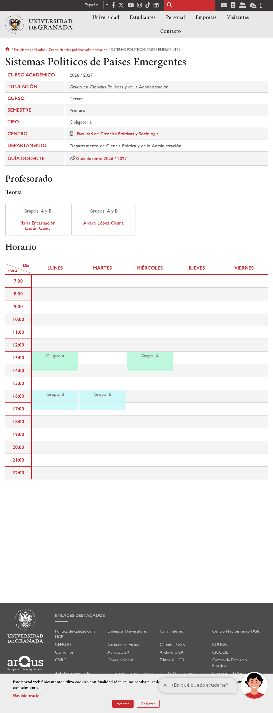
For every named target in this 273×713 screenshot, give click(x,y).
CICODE (220, 652)
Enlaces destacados (80, 615)
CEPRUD (63, 644)
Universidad (106, 17)
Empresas (205, 17)
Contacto (170, 31)
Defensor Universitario (127, 631)
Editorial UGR (172, 659)
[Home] (39, 24)
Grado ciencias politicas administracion (78, 49)
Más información (27, 695)
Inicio (8, 49)
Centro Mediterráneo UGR (236, 631)
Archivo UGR (171, 652)
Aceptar (123, 704)
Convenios (64, 652)
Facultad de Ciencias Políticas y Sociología (118, 133)
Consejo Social (120, 659)
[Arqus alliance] (25, 663)
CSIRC (60, 659)
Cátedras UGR (172, 644)
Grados (39, 49)
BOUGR (219, 644)
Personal (175, 17)
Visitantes (238, 17)
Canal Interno (171, 631)
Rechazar (148, 704)
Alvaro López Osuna (103, 223)
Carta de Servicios (123, 644)
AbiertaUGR (118, 652)
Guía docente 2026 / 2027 (101, 158)
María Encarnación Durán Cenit (37, 225)
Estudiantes (142, 17)
